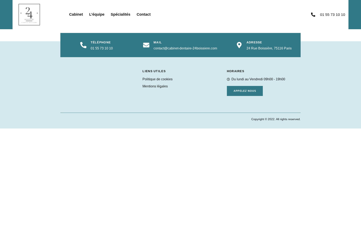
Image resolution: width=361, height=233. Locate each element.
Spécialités (120, 14)
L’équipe (96, 14)
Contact (144, 14)
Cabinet (76, 14)
